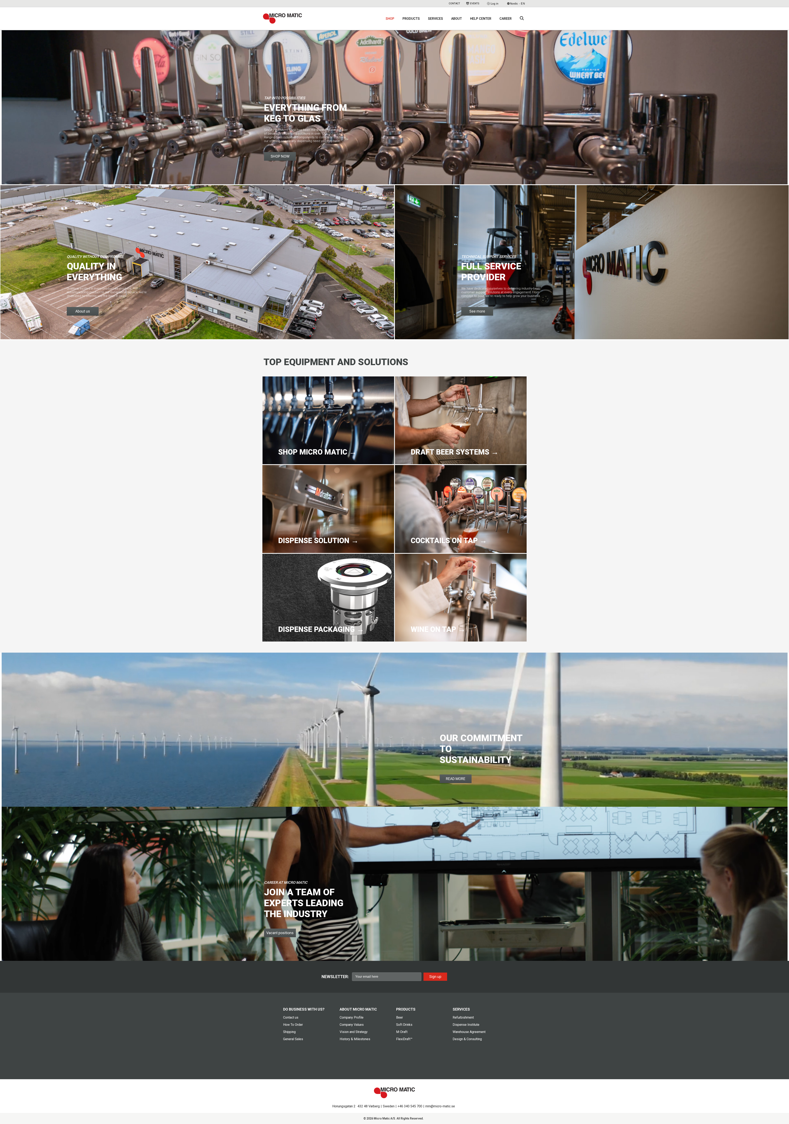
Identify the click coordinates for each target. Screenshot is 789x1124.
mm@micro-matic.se (440, 1106)
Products (411, 19)
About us (82, 311)
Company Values (352, 1025)
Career (505, 19)
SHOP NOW (280, 156)
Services (435, 19)
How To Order (293, 1025)
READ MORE (455, 779)
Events (474, 3)
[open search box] (522, 18)
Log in (494, 3)
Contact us (290, 1017)
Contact (454, 3)
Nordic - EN (517, 3)
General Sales (293, 1039)
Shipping (289, 1032)
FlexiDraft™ (404, 1039)
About (456, 19)
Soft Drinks (404, 1025)
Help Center (480, 19)
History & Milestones (355, 1039)
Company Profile (351, 1017)
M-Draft (401, 1032)
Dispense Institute (466, 1025)
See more (477, 311)
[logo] (282, 18)
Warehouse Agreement (469, 1032)
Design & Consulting (467, 1039)
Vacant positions (280, 933)
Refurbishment (463, 1017)
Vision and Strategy (354, 1032)
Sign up (435, 976)
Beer (399, 1017)
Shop (390, 19)
